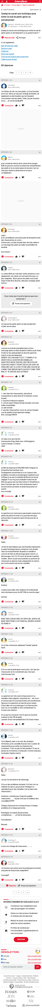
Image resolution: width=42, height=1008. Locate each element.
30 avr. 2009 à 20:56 (13, 231)
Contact (9, 978)
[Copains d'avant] (11, 1001)
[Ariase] (11, 1005)
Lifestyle (6, 956)
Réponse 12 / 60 (7, 574)
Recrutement (32, 978)
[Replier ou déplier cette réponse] (40, 80)
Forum (7, 5)
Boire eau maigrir (7, 54)
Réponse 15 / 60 (7, 658)
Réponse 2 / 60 (6, 152)
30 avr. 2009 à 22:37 (13, 320)
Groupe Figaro (19, 982)
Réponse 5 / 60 (6, 313)
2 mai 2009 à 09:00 (13, 842)
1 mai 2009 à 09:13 (13, 538)
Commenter (8, 106)
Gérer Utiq (36, 980)
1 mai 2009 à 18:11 (13, 692)
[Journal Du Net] (11, 996)
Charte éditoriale (27, 976)
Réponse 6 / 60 (6, 337)
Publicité (35, 976)
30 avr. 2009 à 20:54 (13, 159)
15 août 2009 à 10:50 (25, 26)
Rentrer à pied (6, 48)
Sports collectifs (29, 5)
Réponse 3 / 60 (6, 224)
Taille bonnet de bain (9, 59)
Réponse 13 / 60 (7, 607)
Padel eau (5, 51)
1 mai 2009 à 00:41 (13, 344)
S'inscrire (21, 939)
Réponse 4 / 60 (6, 262)
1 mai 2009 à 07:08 (13, 435)
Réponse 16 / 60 (7, 685)
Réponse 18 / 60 (7, 764)
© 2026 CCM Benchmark (31, 982)
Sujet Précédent (8, 10)
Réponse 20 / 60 (7, 857)
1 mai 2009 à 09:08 (13, 509)
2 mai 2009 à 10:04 (13, 864)
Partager (22, 38)
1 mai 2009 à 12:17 (13, 641)
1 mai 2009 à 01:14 (13, 389)
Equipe (19, 976)
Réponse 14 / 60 (7, 634)
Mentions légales (9, 982)
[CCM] (31, 991)
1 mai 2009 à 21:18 (13, 771)
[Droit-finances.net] (31, 996)
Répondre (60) (9, 38)
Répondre (12, 886)
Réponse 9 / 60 (6, 456)
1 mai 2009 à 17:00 (13, 665)
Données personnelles (10, 980)
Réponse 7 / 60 (6, 382)
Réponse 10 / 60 (7, 502)
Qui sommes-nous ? (10, 976)
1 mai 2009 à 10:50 (13, 615)
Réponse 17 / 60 (7, 730)
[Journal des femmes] (11, 991)
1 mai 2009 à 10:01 (13, 581)
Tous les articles (18, 978)
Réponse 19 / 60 (7, 835)
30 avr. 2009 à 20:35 (13, 87)
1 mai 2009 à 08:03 (13, 464)
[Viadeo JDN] (31, 1001)
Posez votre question (22, 303)
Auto (4, 959)
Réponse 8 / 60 (6, 428)
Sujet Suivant (34, 10)
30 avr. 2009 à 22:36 (13, 270)
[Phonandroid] (31, 1005)
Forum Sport (16, 5)
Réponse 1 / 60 (6, 80)
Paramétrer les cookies (24, 980)
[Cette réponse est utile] (16, 105)
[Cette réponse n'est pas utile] (23, 105)
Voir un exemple (34, 956)
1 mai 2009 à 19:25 (13, 737)
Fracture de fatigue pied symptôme (14, 57)
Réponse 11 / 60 (7, 531)
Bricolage (6, 963)
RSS (25, 978)
